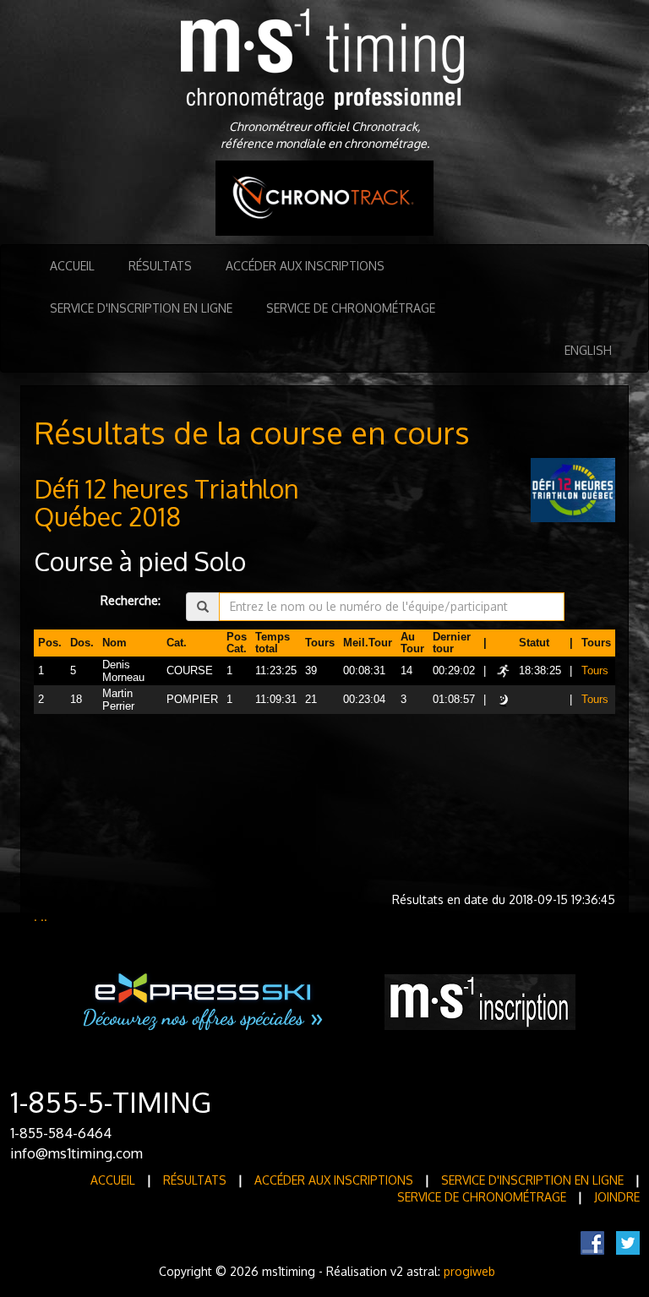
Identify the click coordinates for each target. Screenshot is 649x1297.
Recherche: (131, 600)
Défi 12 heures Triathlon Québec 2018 (166, 502)
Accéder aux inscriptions (305, 266)
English (588, 350)
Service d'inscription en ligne (141, 308)
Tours (594, 671)
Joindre (617, 1197)
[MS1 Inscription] (480, 1001)
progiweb (469, 1271)
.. (44, 916)
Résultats (160, 266)
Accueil (72, 266)
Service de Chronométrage (350, 308)
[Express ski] (204, 1001)
